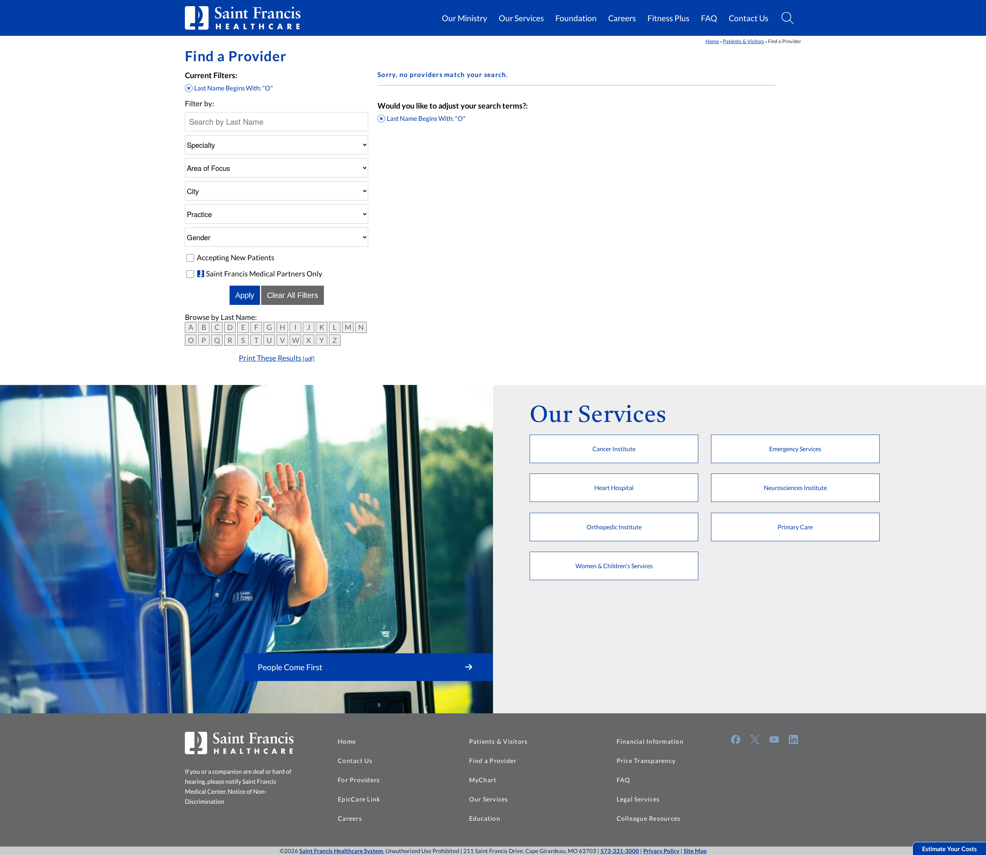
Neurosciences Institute (795, 487)
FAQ (709, 18)
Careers (622, 18)
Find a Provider (493, 760)
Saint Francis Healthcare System (341, 850)
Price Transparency (646, 760)
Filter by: (199, 103)
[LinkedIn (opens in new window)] (793, 739)
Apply (244, 295)
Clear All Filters (292, 295)
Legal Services (638, 799)
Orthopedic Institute (614, 526)
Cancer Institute (614, 448)
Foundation (576, 18)
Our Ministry (464, 18)
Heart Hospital (614, 487)
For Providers (359, 779)
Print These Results (277, 358)
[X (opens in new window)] (755, 739)
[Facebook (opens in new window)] (735, 739)
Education (484, 818)
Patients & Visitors (743, 41)
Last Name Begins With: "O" (233, 88)
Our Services (521, 18)
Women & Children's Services (614, 565)
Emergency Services (795, 448)
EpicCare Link (359, 799)
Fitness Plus (668, 18)
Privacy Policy (661, 850)
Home (712, 41)
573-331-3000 (619, 850)
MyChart (483, 779)
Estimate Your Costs (949, 848)
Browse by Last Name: (221, 317)
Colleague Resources (649, 818)
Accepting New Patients (235, 257)
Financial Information (650, 741)
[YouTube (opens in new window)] (774, 739)
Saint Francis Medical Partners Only (264, 273)
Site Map (695, 850)
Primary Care (795, 526)
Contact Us (748, 18)
